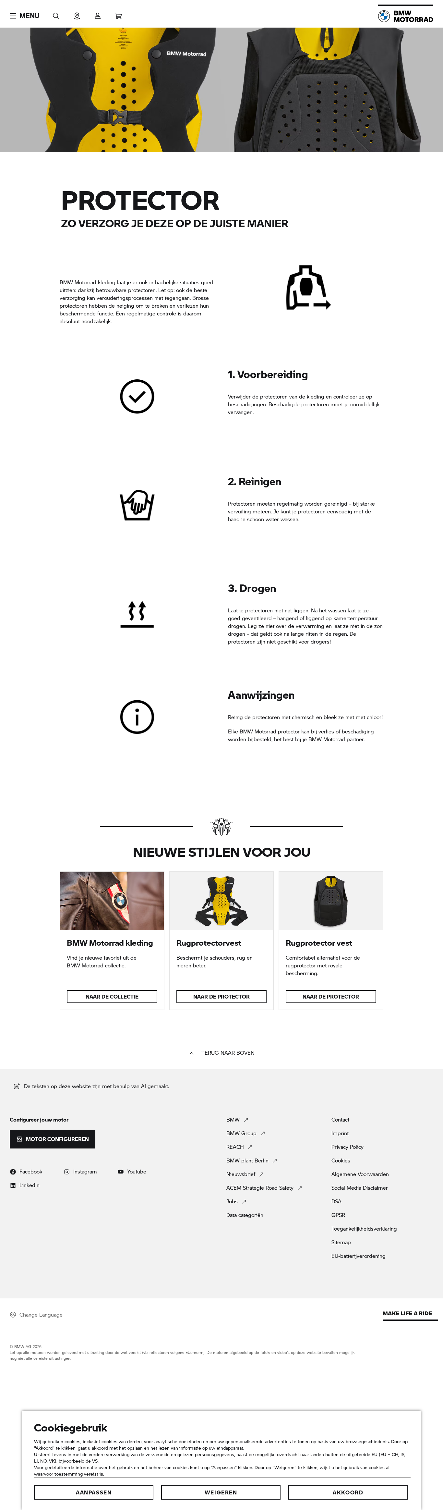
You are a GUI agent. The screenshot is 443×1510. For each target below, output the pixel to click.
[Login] (98, 14)
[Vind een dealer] (77, 14)
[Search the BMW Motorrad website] (56, 14)
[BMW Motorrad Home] (405, 16)
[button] (24, 15)
